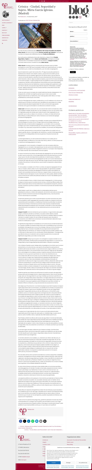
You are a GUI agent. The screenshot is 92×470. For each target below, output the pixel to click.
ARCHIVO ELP (5, 37)
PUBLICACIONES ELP (74, 99)
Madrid (44, 453)
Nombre (72, 31)
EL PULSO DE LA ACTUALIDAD (77, 90)
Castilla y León (46, 444)
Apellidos (72, 36)
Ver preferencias (83, 462)
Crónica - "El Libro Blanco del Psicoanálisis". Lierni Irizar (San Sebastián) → (43, 429)
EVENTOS (4, 30)
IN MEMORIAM (73, 106)
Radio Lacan (70, 442)
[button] (89, 447)
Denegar (68, 462)
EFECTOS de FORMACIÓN (33, 20)
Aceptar (54, 462)
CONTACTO (4, 40)
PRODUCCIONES (73, 95)
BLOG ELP (4, 32)
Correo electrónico (74, 41)
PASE (3, 25)
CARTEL (4, 27)
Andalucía (45, 440)
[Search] (2, 43)
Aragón (44, 442)
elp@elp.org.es (26, 456)
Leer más (81, 65)
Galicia (44, 451)
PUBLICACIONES (6, 35)
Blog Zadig (70, 444)
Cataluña (45, 446)
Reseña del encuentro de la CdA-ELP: (79, 121)
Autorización (72, 46)
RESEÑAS (71, 101)
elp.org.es (23, 459)
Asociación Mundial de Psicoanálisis (76, 440)
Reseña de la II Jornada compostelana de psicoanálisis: (79, 115)
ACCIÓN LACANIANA (7, 22)
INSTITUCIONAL (5, 20)
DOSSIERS (71, 88)
